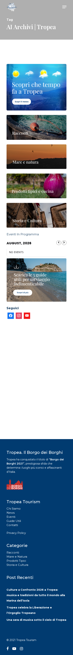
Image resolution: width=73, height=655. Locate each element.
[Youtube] (27, 316)
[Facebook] (11, 316)
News (11, 512)
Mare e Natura (17, 556)
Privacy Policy (16, 533)
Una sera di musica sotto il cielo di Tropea (36, 620)
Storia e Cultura (17, 565)
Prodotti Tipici (16, 560)
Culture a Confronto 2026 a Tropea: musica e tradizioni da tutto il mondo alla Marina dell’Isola (36, 595)
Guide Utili (14, 521)
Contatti (12, 525)
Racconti (13, 552)
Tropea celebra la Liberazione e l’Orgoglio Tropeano (29, 610)
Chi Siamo (14, 508)
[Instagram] (19, 316)
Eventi (11, 517)
